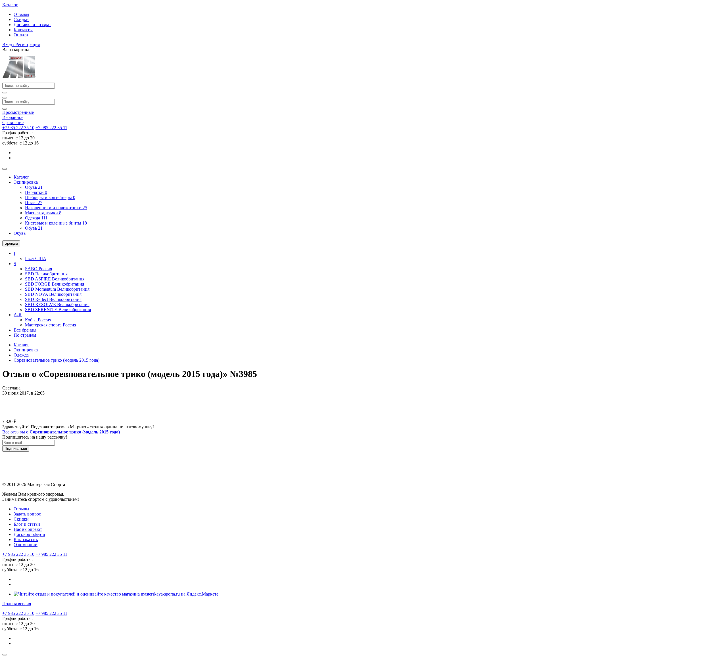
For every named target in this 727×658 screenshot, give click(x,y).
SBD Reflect (53, 299)
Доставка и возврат (32, 24)
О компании (25, 544)
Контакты (23, 29)
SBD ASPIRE (54, 278)
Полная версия (16, 603)
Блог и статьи (27, 524)
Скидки (21, 19)
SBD (46, 273)
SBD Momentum (57, 289)
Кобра (38, 319)
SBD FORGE (54, 284)
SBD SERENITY (58, 309)
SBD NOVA (53, 294)
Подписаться (16, 449)
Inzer (35, 258)
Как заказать (26, 539)
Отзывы (21, 14)
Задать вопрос (27, 514)
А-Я (18, 314)
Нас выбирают (28, 529)
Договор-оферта (29, 534)
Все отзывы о (61, 431)
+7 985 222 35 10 (18, 127)
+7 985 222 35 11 (51, 127)
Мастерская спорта (50, 324)
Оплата (21, 34)
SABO (38, 268)
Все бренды (25, 330)
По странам (25, 335)
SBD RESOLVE (57, 304)
